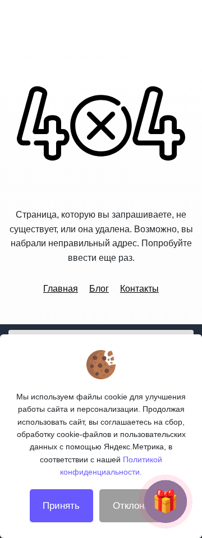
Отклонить (136, 505)
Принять (61, 505)
